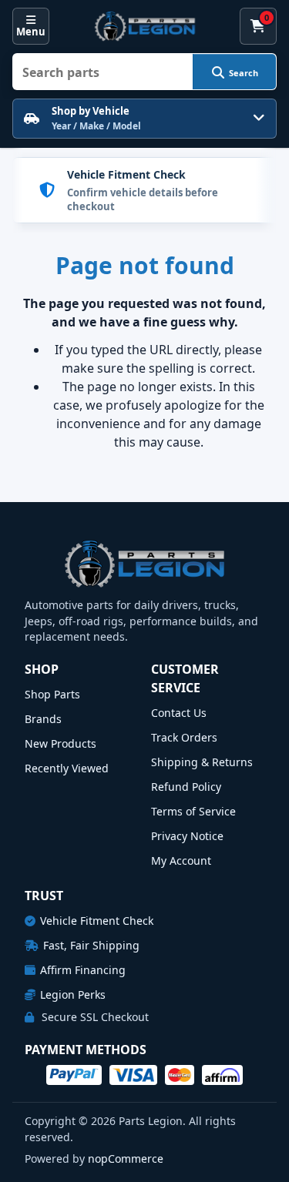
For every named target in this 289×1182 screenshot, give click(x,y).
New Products (60, 743)
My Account (181, 860)
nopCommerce (125, 1158)
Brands (43, 719)
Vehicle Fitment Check (96, 920)
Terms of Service (193, 811)
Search (243, 73)
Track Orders (184, 737)
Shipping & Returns (202, 762)
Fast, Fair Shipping (91, 945)
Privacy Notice (187, 836)
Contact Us (179, 712)
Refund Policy (186, 786)
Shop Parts (52, 694)
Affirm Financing (83, 970)
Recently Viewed (67, 768)
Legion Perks (73, 994)
